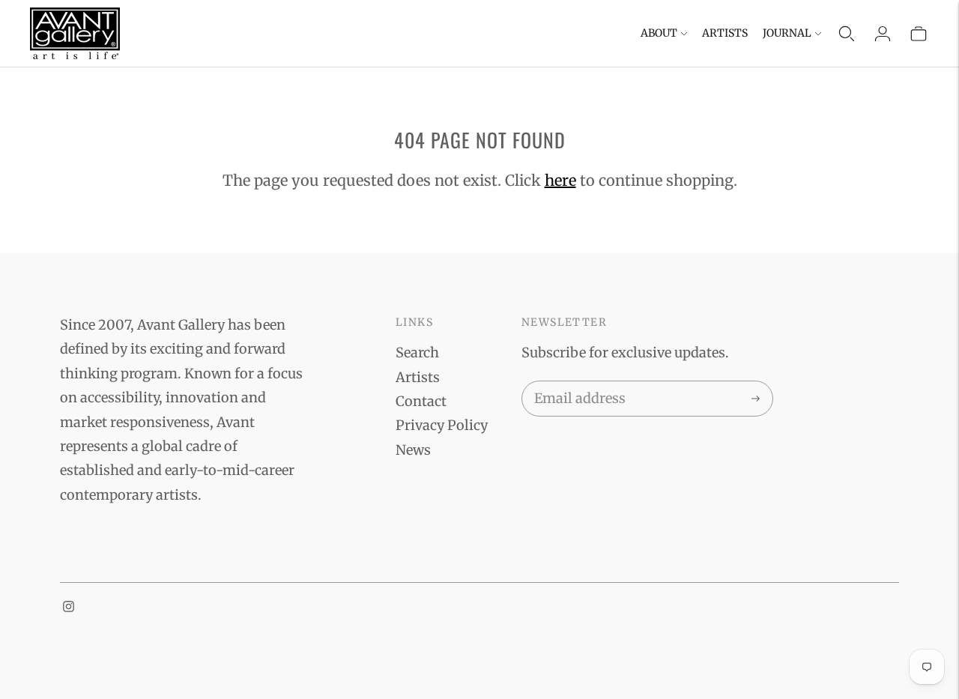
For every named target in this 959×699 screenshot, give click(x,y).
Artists (725, 33)
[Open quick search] (846, 33)
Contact (421, 401)
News (413, 450)
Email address (577, 383)
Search (417, 352)
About (659, 33)
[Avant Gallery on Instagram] (68, 607)
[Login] (882, 33)
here (560, 180)
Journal (787, 33)
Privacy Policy (442, 425)
